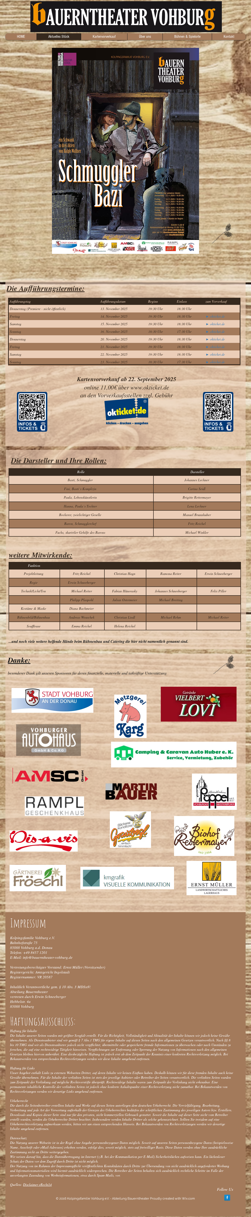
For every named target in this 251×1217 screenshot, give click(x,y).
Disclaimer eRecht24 (37, 1182)
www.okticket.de (149, 387)
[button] (145, 36)
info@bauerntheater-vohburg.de (48, 955)
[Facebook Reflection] (227, 1196)
